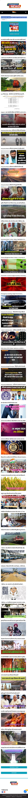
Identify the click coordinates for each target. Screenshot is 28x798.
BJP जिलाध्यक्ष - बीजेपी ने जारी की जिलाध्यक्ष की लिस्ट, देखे (12, 94)
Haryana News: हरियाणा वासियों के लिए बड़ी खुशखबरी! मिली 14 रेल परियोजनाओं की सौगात (12, 167)
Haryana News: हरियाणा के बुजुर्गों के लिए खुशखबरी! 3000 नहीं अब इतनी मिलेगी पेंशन (11, 185)
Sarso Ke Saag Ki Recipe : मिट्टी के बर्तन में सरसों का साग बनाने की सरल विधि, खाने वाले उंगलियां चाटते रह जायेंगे (13, 366)
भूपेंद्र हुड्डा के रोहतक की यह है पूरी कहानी (10, 693)
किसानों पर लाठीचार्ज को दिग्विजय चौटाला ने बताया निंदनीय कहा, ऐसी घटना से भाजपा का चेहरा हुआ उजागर (13, 457)
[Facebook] (2, 792)
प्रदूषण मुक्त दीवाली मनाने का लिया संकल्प (11, 493)
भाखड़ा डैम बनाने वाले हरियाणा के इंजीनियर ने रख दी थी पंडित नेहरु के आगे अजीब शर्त (13, 748)
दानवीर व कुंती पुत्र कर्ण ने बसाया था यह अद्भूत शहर (13, 711)
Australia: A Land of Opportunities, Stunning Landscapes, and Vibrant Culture (13, 276)
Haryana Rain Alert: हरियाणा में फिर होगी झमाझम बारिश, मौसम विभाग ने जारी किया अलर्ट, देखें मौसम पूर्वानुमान (13, 130)
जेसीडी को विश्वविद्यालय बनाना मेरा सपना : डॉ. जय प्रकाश (13, 512)
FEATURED (14, 773)
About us (13, 796)
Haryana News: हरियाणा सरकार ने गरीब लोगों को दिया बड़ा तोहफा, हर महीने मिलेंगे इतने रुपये (13, 149)
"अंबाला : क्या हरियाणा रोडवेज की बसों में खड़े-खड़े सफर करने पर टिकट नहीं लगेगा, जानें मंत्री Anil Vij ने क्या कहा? (13, 548)
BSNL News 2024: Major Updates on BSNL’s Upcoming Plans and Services (12, 348)
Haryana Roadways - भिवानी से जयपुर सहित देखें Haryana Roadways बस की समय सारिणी (13, 312)
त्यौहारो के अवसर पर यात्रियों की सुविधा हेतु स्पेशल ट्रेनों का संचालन (13, 530)
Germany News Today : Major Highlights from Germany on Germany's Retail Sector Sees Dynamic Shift (13, 239)
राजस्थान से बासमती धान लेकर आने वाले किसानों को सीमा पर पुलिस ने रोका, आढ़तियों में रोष (13, 475)
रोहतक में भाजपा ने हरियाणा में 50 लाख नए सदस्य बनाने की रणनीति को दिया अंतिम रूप (13, 639)
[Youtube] (4, 792)
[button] (2, 12)
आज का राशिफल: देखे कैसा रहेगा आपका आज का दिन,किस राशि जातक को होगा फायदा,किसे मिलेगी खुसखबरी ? (13, 439)
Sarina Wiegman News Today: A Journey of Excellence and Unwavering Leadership (13, 257)
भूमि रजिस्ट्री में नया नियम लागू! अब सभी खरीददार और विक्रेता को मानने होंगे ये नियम (13, 203)
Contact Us (8, 796)
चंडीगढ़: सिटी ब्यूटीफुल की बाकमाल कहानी (11, 729)
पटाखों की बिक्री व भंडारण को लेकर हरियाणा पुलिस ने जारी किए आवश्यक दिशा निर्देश (13, 657)
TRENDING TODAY (14, 767)
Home (3, 19)
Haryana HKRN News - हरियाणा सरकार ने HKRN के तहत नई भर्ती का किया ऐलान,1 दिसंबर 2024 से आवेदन (13, 385)
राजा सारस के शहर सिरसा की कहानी (9, 675)
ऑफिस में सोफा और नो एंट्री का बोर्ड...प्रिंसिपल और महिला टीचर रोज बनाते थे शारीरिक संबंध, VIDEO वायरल (12, 221)
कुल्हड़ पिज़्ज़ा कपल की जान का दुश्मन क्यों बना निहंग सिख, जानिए (13, 621)
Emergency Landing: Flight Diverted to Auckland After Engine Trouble (11, 294)
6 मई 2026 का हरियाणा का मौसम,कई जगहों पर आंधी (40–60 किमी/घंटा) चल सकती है (13, 58)
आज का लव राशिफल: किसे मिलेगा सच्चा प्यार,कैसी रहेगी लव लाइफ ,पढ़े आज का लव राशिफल (13, 421)
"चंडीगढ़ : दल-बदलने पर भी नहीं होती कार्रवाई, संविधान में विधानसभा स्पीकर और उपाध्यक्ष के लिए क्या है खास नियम (13, 584)
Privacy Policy (19, 796)
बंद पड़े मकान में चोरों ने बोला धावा (9, 402)
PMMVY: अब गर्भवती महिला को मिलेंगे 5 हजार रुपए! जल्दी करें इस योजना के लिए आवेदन (13, 112)
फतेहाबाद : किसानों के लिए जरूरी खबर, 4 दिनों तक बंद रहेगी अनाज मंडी (14, 566)
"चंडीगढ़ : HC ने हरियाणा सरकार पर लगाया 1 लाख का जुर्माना (13, 602)
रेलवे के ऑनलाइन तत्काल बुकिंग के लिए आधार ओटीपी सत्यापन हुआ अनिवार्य (12, 76)
